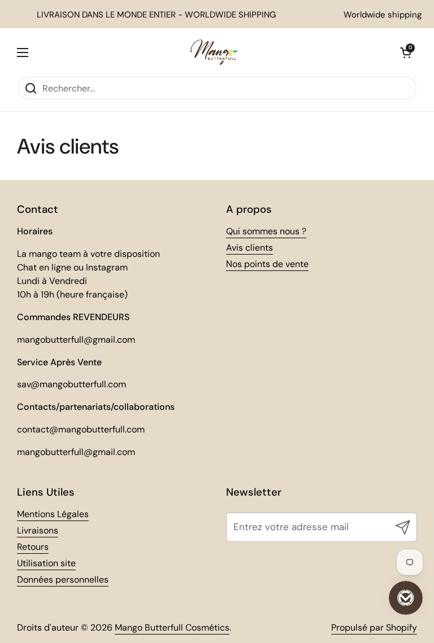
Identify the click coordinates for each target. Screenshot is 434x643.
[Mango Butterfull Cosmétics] (214, 52)
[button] (405, 52)
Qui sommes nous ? (266, 231)
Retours (33, 547)
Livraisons (37, 530)
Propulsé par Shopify (374, 627)
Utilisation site (46, 563)
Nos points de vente (267, 264)
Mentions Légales (53, 514)
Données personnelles (62, 579)
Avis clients (249, 247)
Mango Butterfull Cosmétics (172, 627)
